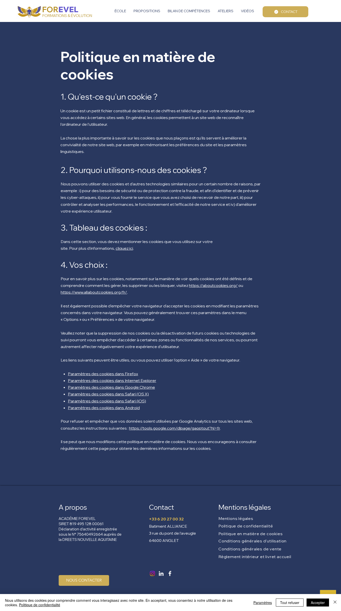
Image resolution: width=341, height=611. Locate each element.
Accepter (318, 602)
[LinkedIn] (161, 573)
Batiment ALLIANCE (168, 526)
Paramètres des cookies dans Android (104, 407)
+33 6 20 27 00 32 (166, 518)
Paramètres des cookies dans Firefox (103, 373)
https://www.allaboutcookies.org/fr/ (94, 292)
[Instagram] (152, 573)
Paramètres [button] (262, 602)
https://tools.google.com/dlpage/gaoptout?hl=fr (174, 428)
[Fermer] (335, 602)
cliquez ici (124, 248)
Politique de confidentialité (39, 604)
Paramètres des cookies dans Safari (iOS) (107, 400)
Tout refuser (289, 602)
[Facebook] (170, 573)
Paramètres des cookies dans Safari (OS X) (108, 393)
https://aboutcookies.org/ (213, 285)
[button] (120, 11)
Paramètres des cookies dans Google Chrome (111, 387)
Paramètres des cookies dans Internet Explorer (112, 380)
